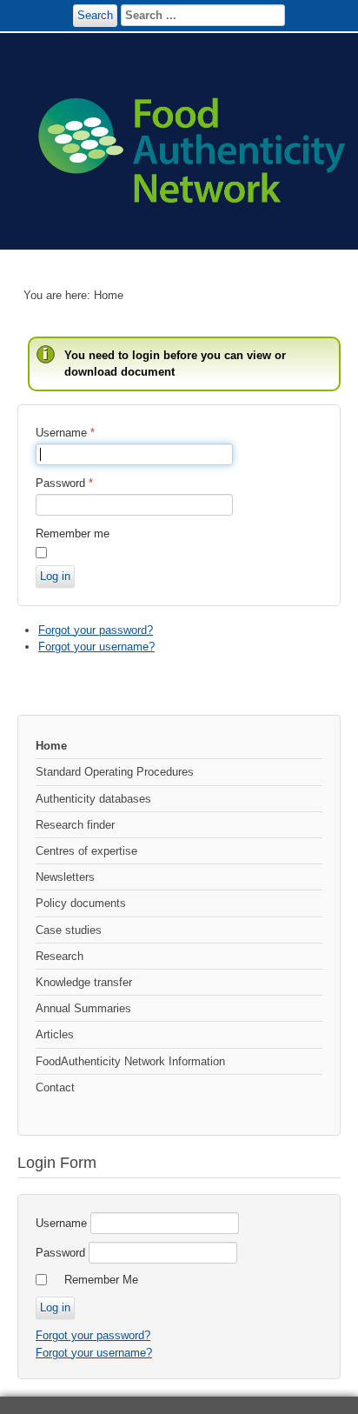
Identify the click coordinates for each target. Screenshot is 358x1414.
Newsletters (65, 877)
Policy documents (81, 903)
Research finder (75, 824)
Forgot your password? (95, 630)
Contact (55, 1087)
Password (64, 483)
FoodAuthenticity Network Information (130, 1061)
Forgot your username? (96, 646)
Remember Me (101, 1279)
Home (51, 745)
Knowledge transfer (84, 982)
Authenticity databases (93, 798)
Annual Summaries (83, 1008)
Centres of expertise (86, 850)
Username (65, 432)
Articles (55, 1034)
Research (59, 956)
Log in (55, 576)
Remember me (72, 533)
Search (95, 15)
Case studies (69, 930)
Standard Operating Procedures (115, 771)
